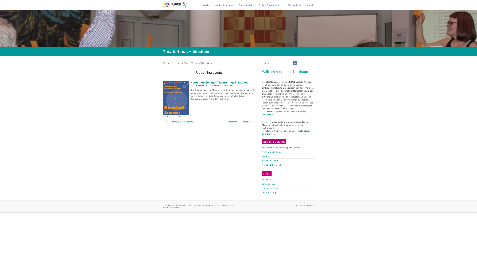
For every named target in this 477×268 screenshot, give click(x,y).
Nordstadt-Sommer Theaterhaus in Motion (219, 82)
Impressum (300, 205)
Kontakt (310, 5)
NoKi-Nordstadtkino (271, 152)
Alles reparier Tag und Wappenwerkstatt (281, 147)
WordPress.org (269, 192)
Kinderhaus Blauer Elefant (179, 121)
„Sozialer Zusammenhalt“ (270, 5)
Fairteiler (266, 156)
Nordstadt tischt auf (271, 165)
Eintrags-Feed (268, 184)
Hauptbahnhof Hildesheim (239, 121)
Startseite (205, 5)
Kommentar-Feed (270, 188)
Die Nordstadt (295, 5)
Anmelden (266, 179)
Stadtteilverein (246, 5)
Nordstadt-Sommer (224, 5)
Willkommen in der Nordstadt (285, 72)
